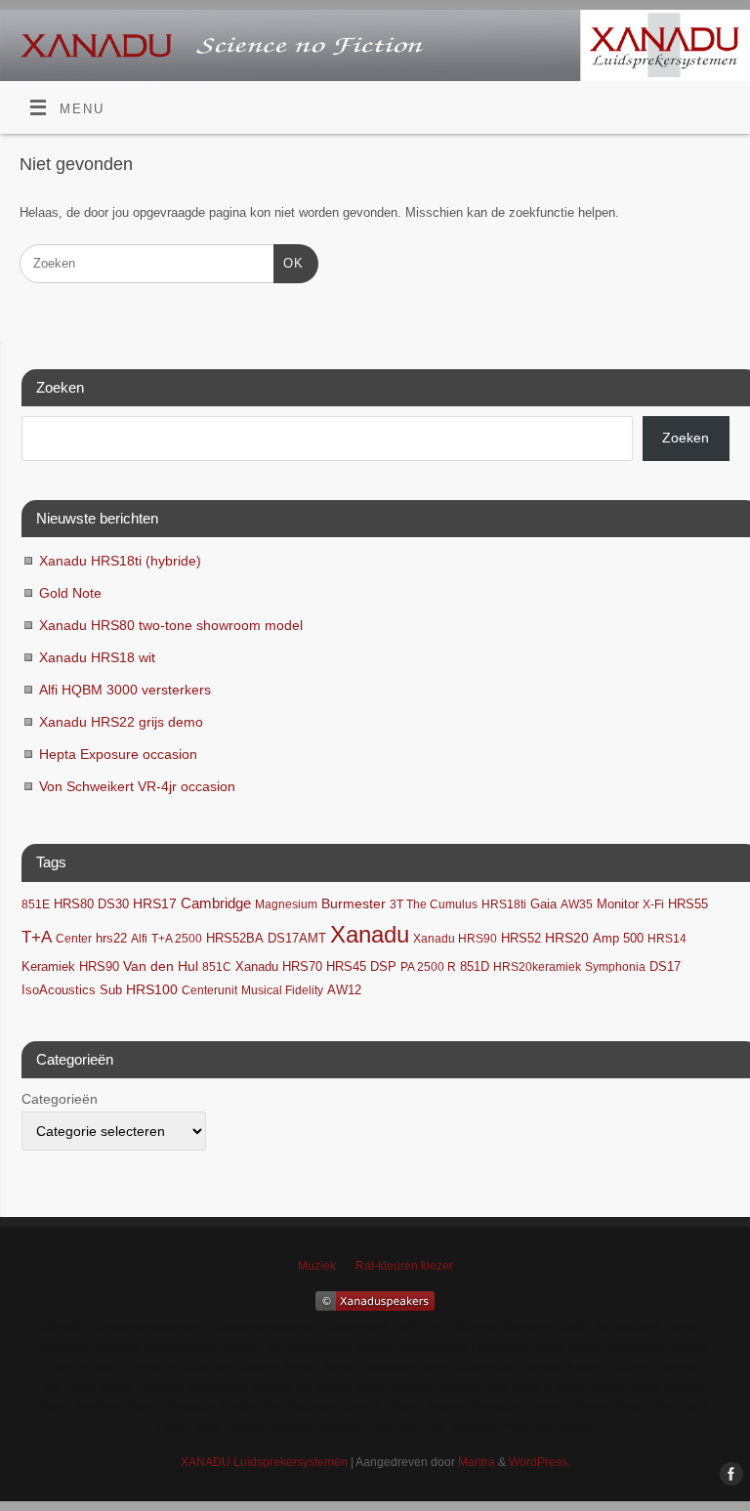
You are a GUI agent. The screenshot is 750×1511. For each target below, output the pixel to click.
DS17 (665, 967)
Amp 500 (618, 938)
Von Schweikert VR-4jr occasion (137, 786)
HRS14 (667, 938)
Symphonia (615, 967)
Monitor (618, 904)
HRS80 (74, 904)
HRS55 (688, 904)
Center (74, 938)
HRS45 (346, 967)
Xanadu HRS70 (278, 967)
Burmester (353, 904)
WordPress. (539, 1462)
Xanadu (369, 934)
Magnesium (286, 904)
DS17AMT (297, 938)
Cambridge (216, 903)
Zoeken (685, 437)
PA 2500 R (428, 967)
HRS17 (155, 904)
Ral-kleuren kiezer (404, 1266)
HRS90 (99, 966)
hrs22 (111, 938)
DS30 (113, 904)
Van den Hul (160, 966)
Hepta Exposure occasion (118, 754)
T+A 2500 (176, 938)
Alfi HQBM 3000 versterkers (125, 689)
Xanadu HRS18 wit (97, 657)
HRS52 (521, 938)
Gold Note (70, 593)
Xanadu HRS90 (455, 938)
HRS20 (567, 938)
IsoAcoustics (58, 990)
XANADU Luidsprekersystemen (264, 1462)
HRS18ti (503, 904)
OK (288, 263)
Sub (111, 990)
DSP (383, 967)
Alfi (139, 938)
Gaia (543, 904)
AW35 (577, 904)
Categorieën (59, 1099)
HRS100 (152, 989)
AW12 (344, 990)
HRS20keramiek (537, 967)
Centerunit (209, 990)
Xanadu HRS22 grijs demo (121, 722)
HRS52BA (235, 938)
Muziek (317, 1266)
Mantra (476, 1462)
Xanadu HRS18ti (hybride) (120, 560)
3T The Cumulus (434, 904)
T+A (36, 937)
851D (474, 967)
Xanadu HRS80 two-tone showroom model (171, 625)
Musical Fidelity (282, 990)
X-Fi (653, 904)
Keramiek (48, 966)
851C (216, 967)
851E (35, 904)
